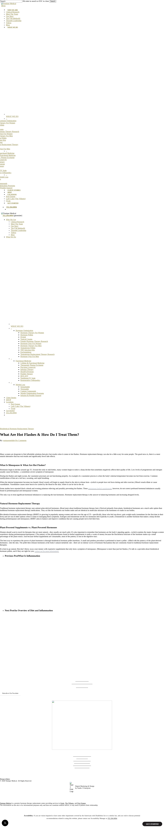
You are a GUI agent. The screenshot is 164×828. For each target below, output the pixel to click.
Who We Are (11, 220)
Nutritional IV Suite (27, 378)
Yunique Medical (5, 803)
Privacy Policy (5, 779)
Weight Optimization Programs (32, 393)
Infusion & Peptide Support (30, 395)
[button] (5, 823)
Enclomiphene (25, 352)
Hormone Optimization (24, 330)
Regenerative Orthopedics (30, 380)
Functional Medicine (23, 361)
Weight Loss (20, 385)
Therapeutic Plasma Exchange (31, 365)
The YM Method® (18, 228)
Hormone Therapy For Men (31, 346)
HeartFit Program (27, 372)
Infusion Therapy (26, 369)
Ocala (13, 408)
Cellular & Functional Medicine (32, 363)
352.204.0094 (11, 413)
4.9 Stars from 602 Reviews (82, 683)
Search (52, 1)
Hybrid (23, 337)
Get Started (10, 411)
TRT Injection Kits (27, 350)
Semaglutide (25, 387)
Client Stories (11, 398)
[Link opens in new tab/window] (77, 698)
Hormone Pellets (26, 335)
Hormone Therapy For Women (32, 333)
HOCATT (24, 376)
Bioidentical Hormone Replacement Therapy (17, 429)
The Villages (69, 803)
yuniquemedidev (9, 440)
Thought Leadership (18, 230)
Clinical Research (17, 222)
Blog (13, 235)
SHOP (8, 400)
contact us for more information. (47, 551)
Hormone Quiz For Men (29, 356)
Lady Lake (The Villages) (20, 406)
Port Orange (15, 404)
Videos (13, 233)
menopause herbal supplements (100, 488)
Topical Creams (26, 339)
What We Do (11, 237)
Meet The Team (17, 224)
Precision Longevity (28, 367)
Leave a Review (82, 687)
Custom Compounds (28, 391)
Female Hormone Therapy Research (34, 341)
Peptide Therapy (26, 374)
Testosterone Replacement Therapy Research (37, 354)
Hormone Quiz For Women (30, 343)
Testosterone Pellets (27, 348)
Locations (9, 402)
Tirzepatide (24, 389)
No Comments (20, 440)
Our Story (14, 226)
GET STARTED (152, 824)
